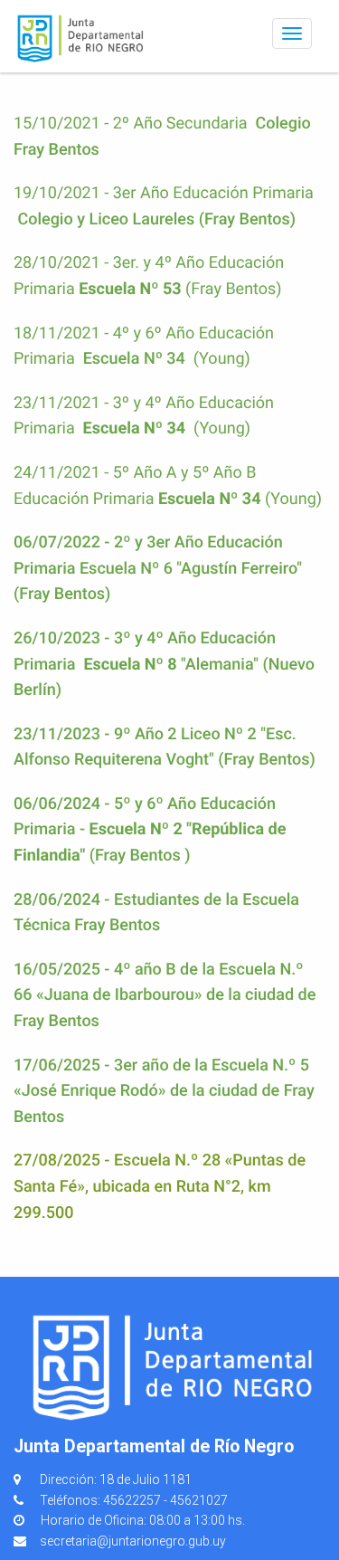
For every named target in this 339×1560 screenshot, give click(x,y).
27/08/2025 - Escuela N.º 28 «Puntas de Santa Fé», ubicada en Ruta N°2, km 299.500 (160, 1186)
